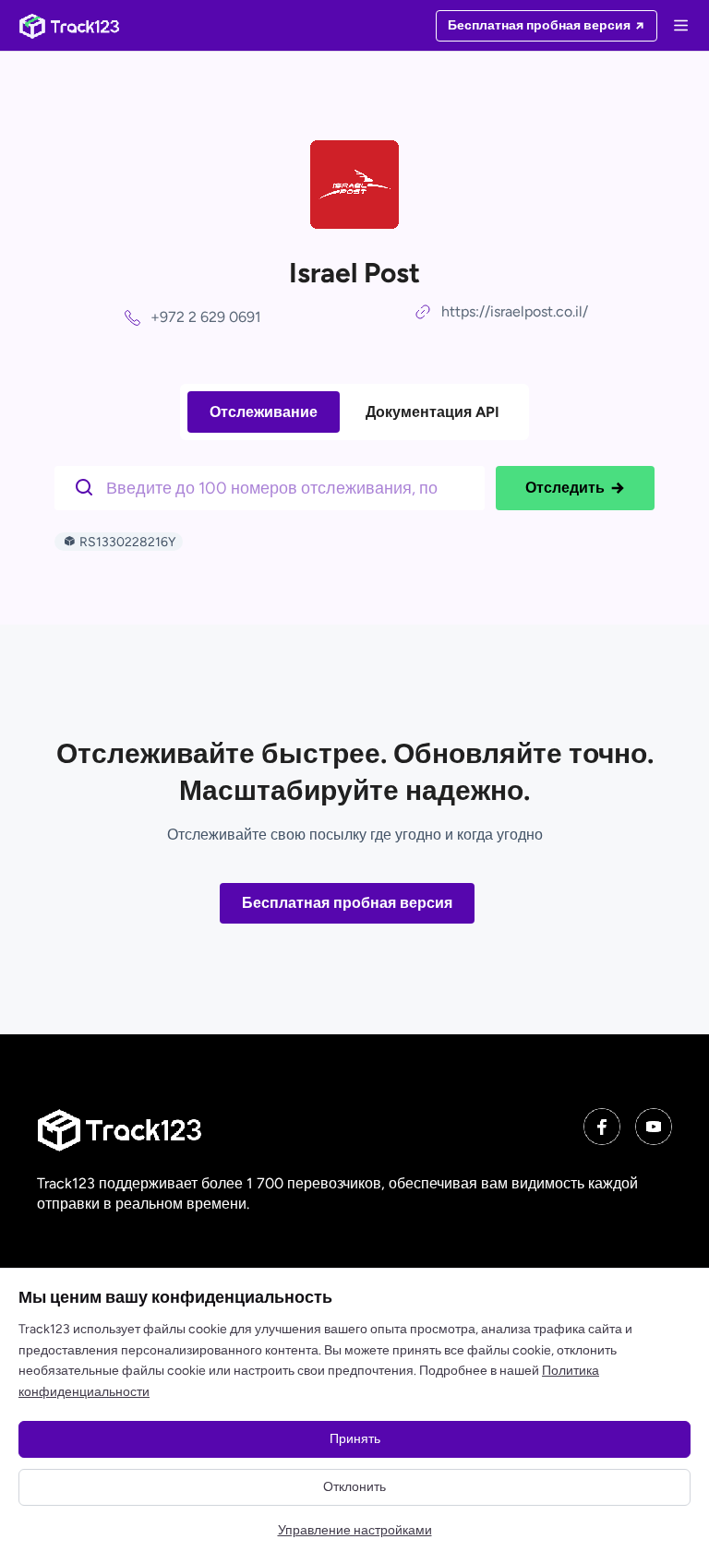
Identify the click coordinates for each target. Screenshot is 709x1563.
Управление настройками (355, 1530)
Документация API (432, 412)
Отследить (565, 487)
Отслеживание (264, 412)
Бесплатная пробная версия (347, 903)
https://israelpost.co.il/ (514, 311)
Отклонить (354, 1487)
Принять (355, 1439)
